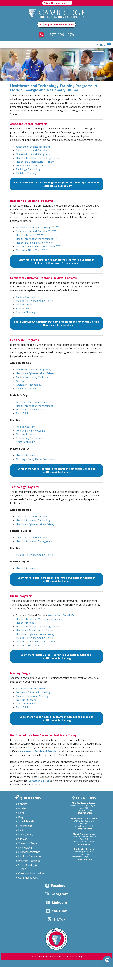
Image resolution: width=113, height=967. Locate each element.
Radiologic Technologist (29, 169)
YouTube (59, 911)
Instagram (59, 894)
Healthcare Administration (35, 242)
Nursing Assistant (26, 304)
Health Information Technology (33, 520)
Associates (54, 615)
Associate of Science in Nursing (33, 146)
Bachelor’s (68, 615)
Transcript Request (28, 843)
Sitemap (22, 839)
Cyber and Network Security (31, 150)
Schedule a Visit (26, 821)
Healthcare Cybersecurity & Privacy (35, 161)
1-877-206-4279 (59, 34)
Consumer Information (31, 873)
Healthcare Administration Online (34, 630)
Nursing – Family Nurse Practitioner (39, 246)
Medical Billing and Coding (30, 430)
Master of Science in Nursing (32, 696)
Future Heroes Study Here (57, 3)
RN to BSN (22, 413)
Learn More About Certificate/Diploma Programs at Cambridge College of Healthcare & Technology (56, 323)
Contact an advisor (39, 780)
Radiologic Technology (28, 384)
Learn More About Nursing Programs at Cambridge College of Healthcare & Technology (56, 718)
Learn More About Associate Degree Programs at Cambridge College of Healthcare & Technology (56, 184)
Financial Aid (25, 847)
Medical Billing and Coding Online (34, 301)
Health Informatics (30, 235)
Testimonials (25, 825)
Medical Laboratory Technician (33, 165)
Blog (20, 817)
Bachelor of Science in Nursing (37, 227)
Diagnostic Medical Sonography (33, 154)
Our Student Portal (28, 877)
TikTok (59, 919)
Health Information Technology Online (37, 158)
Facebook (59, 885)
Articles (22, 808)
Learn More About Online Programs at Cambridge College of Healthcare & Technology (57, 656)
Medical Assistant (25, 297)
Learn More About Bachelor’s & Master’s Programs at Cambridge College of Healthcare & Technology (56, 261)
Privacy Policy (25, 834)
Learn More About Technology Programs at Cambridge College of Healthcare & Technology (56, 579)
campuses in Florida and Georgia (38, 751)
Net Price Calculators (29, 856)
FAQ (20, 830)
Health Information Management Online (38, 619)
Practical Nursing (25, 312)
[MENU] (108, 44)
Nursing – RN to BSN (32, 250)
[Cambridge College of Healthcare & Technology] (56, 13)
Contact (22, 804)
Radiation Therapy (26, 173)
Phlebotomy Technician (29, 438)
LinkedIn (59, 902)
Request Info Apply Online (59, 24)
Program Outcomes (29, 860)
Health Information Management (39, 238)
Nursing (20, 381)
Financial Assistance (29, 852)
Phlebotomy (22, 308)
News (21, 812)
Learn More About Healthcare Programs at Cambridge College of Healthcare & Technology (56, 470)
